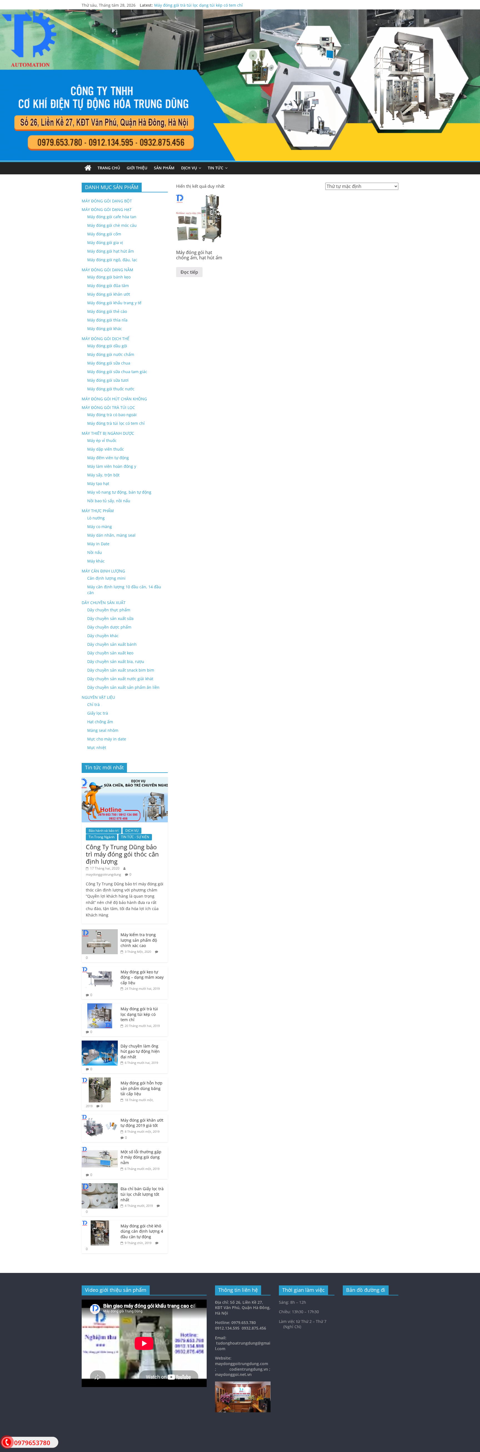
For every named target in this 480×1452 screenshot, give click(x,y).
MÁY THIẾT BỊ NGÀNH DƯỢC (108, 433)
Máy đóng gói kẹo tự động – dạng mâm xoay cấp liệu (142, 977)
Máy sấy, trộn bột (103, 475)
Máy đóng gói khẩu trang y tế (114, 302)
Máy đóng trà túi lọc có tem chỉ (116, 423)
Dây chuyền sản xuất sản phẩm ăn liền (123, 687)
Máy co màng (99, 526)
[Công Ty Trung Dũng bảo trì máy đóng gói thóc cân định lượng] (125, 780)
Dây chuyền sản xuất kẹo (110, 652)
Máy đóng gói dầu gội (107, 345)
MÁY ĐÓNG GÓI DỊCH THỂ (105, 338)
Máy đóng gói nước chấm (110, 354)
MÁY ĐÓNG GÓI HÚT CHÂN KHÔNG (114, 398)
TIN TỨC (215, 167)
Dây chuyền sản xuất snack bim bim (120, 670)
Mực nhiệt (96, 747)
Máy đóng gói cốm (104, 234)
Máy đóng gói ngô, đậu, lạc (112, 259)
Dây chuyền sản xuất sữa (110, 618)
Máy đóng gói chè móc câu (112, 225)
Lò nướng (96, 518)
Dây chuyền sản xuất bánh (112, 644)
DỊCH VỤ (189, 167)
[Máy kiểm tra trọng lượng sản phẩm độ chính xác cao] (100, 932)
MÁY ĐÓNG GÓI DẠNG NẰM (107, 269)
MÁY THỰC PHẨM (98, 510)
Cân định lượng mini (106, 578)
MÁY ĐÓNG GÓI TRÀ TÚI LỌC (108, 407)
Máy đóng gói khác (104, 328)
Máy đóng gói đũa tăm (108, 285)
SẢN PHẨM (164, 167)
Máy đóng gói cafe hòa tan (111, 216)
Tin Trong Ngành (101, 837)
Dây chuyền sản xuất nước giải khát (120, 678)
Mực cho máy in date (106, 739)
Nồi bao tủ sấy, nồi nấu (108, 500)
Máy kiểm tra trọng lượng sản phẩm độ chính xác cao (139, 940)
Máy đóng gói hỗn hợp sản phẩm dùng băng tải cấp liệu (141, 1088)
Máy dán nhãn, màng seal (111, 535)
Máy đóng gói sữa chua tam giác (117, 371)
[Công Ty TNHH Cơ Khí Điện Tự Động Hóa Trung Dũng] (88, 168)
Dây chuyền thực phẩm (108, 609)
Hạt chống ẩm (100, 721)
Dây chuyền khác (103, 635)
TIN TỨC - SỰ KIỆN (135, 837)
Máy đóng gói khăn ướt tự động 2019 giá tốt (142, 1122)
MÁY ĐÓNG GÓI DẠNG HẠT (107, 209)
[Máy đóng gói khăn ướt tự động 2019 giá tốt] (100, 1117)
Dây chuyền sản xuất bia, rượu (115, 661)
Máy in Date (98, 543)
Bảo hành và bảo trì (104, 830)
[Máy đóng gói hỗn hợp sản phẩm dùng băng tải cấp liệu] (100, 1080)
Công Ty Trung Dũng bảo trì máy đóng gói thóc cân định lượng (122, 854)
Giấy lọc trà (97, 713)
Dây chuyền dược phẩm (109, 627)
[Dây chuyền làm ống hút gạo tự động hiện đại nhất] (100, 1043)
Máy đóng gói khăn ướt (108, 294)
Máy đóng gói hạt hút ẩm (110, 251)
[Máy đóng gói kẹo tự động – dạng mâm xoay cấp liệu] (100, 969)
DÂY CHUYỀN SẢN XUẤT (104, 602)
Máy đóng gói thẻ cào (107, 311)
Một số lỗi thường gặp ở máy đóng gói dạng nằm (141, 1157)
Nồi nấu (94, 552)
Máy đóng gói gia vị (105, 242)
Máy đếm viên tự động (108, 457)
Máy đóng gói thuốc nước (110, 388)
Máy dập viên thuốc (105, 449)
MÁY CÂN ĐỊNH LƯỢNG (103, 571)
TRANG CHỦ (109, 167)
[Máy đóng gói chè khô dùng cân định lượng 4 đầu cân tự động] (100, 1223)
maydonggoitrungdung (103, 874)
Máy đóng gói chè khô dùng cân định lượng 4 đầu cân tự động (142, 1231)
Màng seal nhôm (102, 730)
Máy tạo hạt (98, 483)
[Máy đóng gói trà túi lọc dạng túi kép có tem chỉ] (100, 1006)
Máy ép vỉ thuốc (102, 440)
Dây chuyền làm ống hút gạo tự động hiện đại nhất (140, 1051)
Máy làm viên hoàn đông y (111, 466)
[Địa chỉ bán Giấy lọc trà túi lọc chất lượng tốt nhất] (100, 1186)
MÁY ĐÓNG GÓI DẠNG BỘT (107, 201)
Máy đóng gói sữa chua (108, 363)
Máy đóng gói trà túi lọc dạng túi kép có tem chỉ (198, 6)
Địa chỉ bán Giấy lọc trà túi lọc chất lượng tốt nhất (142, 1194)
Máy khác (96, 561)
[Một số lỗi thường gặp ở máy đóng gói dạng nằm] (100, 1149)
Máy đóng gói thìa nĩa (107, 320)
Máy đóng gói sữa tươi (108, 380)
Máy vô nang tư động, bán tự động (119, 492)
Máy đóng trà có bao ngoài (112, 414)
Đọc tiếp (189, 272)
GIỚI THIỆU (137, 167)
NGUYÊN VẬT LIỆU (98, 697)
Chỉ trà (93, 704)
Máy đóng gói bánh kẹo (109, 277)
